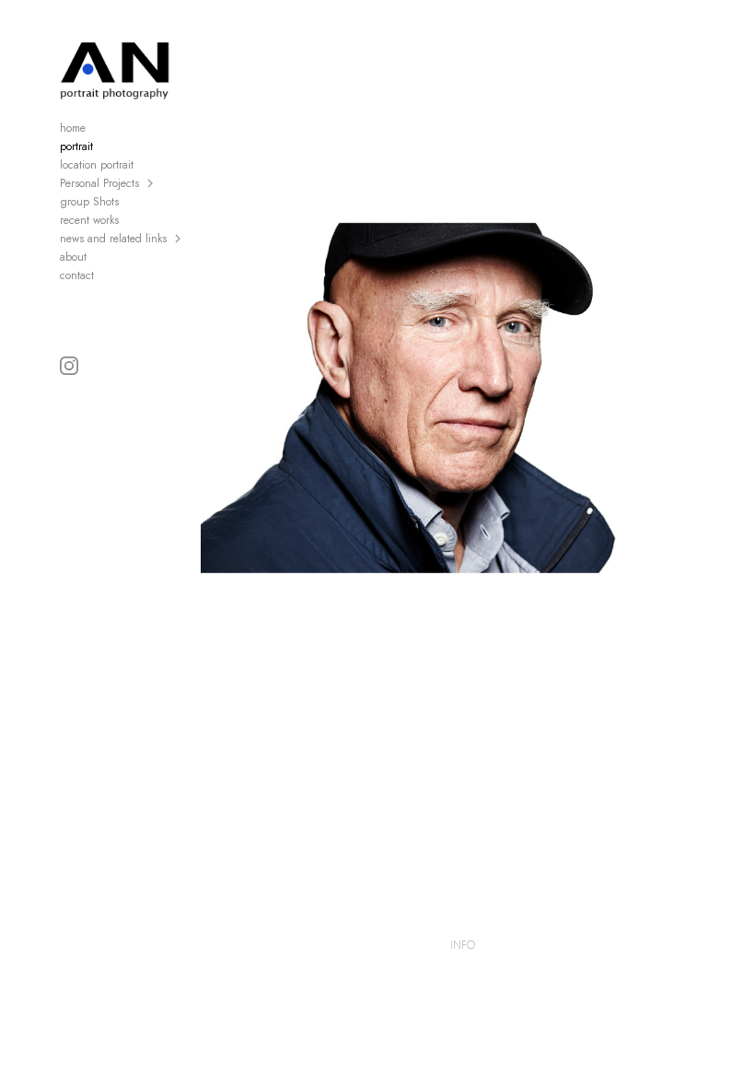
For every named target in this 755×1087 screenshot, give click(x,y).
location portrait (97, 165)
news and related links (113, 238)
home (73, 128)
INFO (462, 945)
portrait (76, 146)
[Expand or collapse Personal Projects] (151, 183)
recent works (89, 220)
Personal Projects (99, 183)
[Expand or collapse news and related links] (179, 238)
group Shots (89, 201)
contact (77, 275)
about (73, 257)
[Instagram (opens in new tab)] (69, 365)
